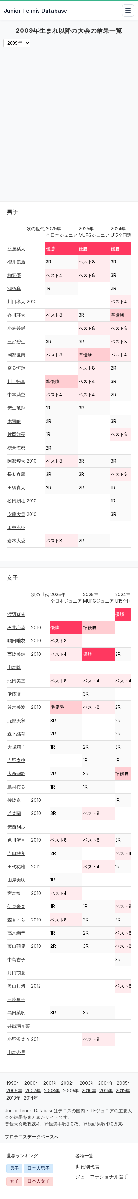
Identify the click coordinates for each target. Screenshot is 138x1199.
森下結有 (16, 733)
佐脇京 (14, 800)
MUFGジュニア (94, 235)
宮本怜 (14, 893)
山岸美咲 (16, 879)
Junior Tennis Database (35, 10)
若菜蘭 (14, 813)
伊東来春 (16, 906)
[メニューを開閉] (128, 10)
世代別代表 (87, 1167)
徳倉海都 (16, 447)
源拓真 (14, 288)
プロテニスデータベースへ (32, 1136)
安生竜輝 (16, 407)
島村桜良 (16, 787)
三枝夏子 (16, 999)
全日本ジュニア (61, 235)
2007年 (33, 1090)
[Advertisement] (69, 126)
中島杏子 (16, 959)
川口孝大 (16, 301)
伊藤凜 (14, 694)
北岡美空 (16, 680)
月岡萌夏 (16, 972)
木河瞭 (14, 421)
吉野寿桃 (16, 760)
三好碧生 (16, 341)
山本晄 (14, 667)
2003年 (87, 1083)
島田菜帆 (16, 1012)
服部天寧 (16, 720)
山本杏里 (16, 1052)
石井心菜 (16, 627)
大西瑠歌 (16, 773)
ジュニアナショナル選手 (101, 1177)
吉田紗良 (16, 853)
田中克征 (16, 527)
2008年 (52, 1090)
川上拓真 (16, 381)
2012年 (123, 1090)
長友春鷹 (16, 474)
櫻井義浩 (16, 261)
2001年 (50, 1083)
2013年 (13, 1098)
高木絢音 (16, 933)
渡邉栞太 (16, 248)
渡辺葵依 (16, 614)
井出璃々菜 (18, 1026)
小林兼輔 (16, 328)
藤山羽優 (16, 946)
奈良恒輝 (16, 368)
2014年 (31, 1098)
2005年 (124, 1083)
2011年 (106, 1090)
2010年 (89, 1090)
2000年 (32, 1083)
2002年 (68, 1083)
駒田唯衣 (16, 640)
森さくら (16, 919)
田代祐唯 (16, 866)
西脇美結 (16, 654)
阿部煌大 (16, 461)
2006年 (14, 1090)
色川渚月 (16, 840)
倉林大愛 (16, 540)
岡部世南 (16, 354)
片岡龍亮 (16, 434)
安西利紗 (16, 826)
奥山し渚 (16, 986)
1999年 (13, 1083)
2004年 (106, 1083)
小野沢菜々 (18, 1039)
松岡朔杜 (16, 500)
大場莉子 (16, 746)
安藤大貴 (16, 514)
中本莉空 (16, 394)
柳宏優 (14, 275)
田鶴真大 (16, 487)
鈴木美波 (16, 707)
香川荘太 (16, 315)
